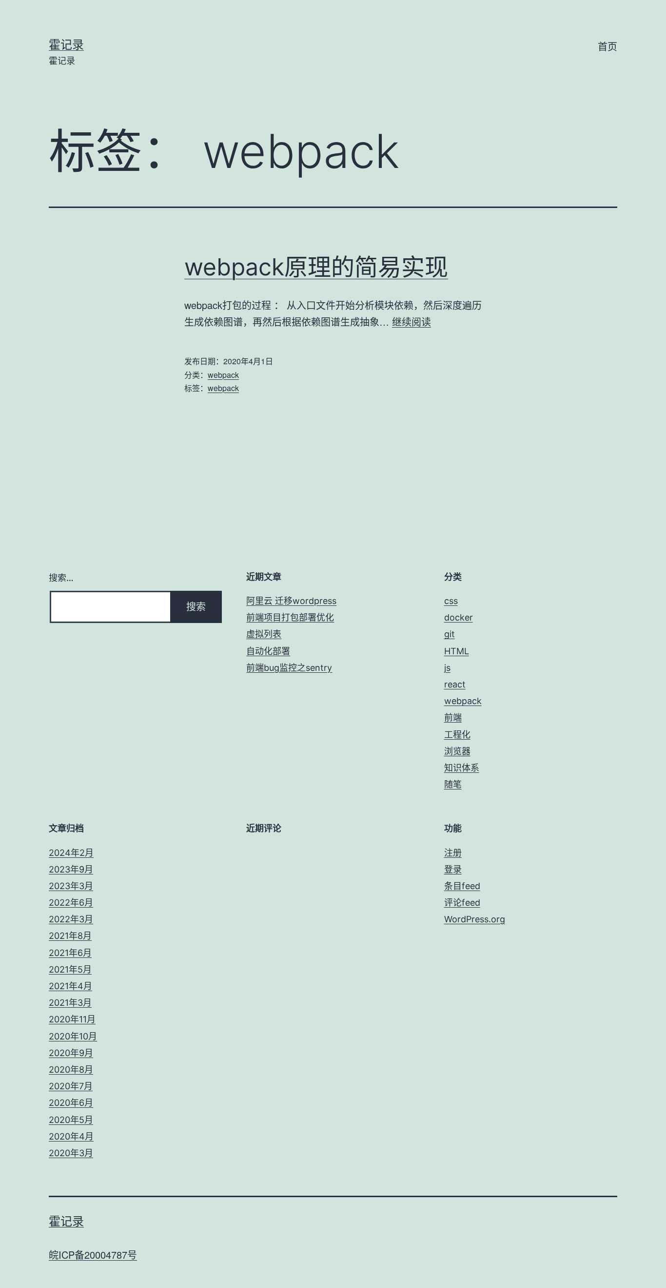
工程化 (457, 734)
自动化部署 (268, 651)
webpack (223, 374)
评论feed (462, 902)
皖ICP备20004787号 (93, 1254)
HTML (456, 651)
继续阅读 (411, 321)
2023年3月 (71, 886)
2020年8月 (71, 1069)
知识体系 (461, 768)
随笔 (453, 784)
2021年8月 (70, 936)
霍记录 (66, 45)
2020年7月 (71, 1086)
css (451, 601)
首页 (607, 47)
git (449, 634)
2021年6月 (70, 953)
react (455, 684)
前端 (453, 717)
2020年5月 (71, 1120)
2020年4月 (71, 1136)
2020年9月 (71, 1053)
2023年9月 (71, 869)
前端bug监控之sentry (289, 668)
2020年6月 (71, 1103)
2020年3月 (71, 1153)
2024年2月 (71, 853)
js (447, 668)
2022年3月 (71, 919)
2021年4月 (70, 986)
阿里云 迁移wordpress (291, 601)
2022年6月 (71, 902)
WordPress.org (474, 919)
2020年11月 (72, 1019)
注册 (453, 853)
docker (458, 617)
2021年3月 (70, 1002)
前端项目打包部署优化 (290, 617)
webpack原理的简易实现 (316, 266)
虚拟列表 (263, 634)
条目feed (462, 886)
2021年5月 (70, 969)
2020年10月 (73, 1036)
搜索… (61, 578)
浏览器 (457, 751)
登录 (453, 869)
